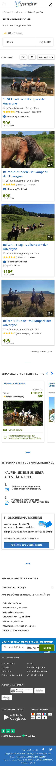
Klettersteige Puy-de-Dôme (15, 607)
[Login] (51, 4)
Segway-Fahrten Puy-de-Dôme (16, 616)
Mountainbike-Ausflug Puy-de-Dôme (19, 625)
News (30, 663)
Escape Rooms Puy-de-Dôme (16, 630)
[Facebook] (43, 750)
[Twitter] (50, 750)
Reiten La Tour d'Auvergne (14, 587)
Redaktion (6, 671)
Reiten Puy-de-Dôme (12, 603)
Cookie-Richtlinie (35, 675)
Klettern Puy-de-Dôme (13, 621)
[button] (51, 373)
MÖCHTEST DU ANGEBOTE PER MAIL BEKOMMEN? (27, 642)
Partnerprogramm (36, 667)
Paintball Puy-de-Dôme (13, 612)
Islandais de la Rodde (14, 383)
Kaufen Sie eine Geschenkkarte (26, 545)
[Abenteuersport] (26, 4)
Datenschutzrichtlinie (12, 675)
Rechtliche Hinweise (37, 671)
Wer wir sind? (8, 663)
